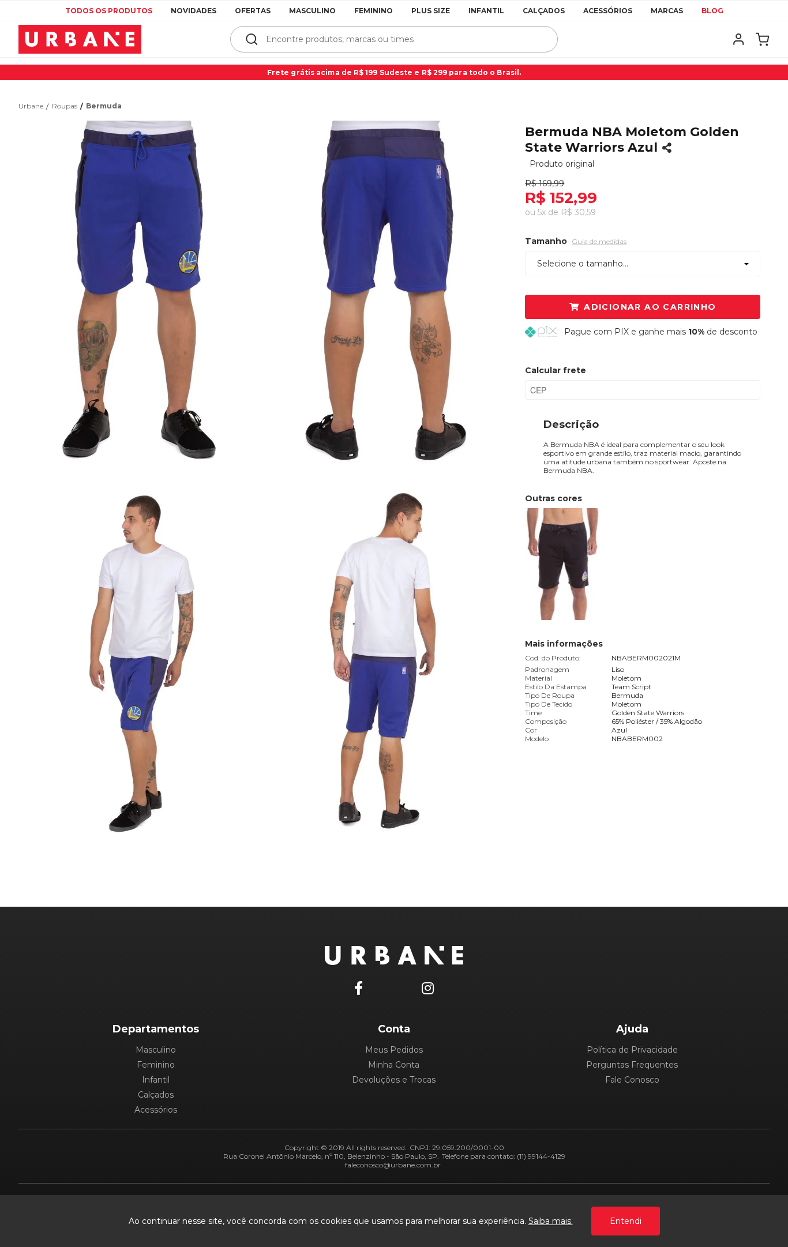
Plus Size (430, 10)
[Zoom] (142, 293)
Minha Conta (393, 1065)
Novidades (193, 10)
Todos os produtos (108, 10)
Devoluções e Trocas (394, 1080)
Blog (712, 10)
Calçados (544, 10)
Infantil (486, 10)
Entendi (625, 1221)
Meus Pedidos (394, 1050)
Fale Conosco (632, 1080)
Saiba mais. (550, 1221)
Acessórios (607, 10)
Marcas (667, 10)
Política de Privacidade (632, 1050)
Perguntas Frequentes (632, 1065)
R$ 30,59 (578, 212)
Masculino (312, 10)
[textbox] (402, 39)
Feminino (373, 10)
